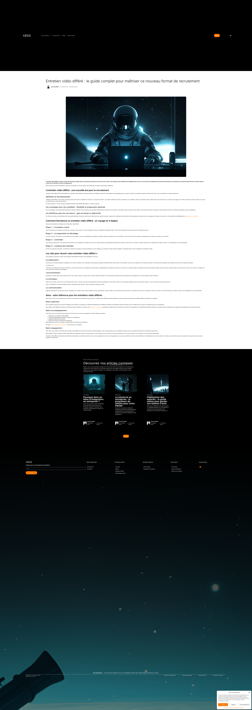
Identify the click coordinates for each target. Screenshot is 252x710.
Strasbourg (150, 672)
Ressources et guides (176, 471)
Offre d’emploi (146, 466)
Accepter (223, 704)
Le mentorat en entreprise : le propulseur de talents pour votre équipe (125, 401)
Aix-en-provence (108, 672)
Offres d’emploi (71, 35)
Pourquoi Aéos (56, 35)
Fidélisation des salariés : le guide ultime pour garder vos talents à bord (157, 400)
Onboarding (86, 394)
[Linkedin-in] (230, 35)
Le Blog (63, 35)
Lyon (123, 672)
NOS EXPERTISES (92, 462)
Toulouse (156, 672)
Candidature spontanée (149, 469)
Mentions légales (202, 675)
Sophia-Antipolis (143, 672)
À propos (117, 466)
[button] (249, 692)
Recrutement (90, 466)
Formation (89, 469)
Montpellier (127, 672)
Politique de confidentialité (238, 707)
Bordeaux (115, 672)
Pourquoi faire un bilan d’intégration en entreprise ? (93, 399)
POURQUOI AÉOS (120, 462)
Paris (137, 672)
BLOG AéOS (174, 462)
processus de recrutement (191, 216)
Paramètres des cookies (228, 707)
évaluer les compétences (96, 307)
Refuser (233, 704)
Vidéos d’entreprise (176, 469)
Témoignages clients (120, 473)
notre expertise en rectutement (59, 324)
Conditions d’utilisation (187, 675)
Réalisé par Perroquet (30, 676)
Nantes (133, 672)
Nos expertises (45, 35)
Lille (120, 672)
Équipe (117, 469)
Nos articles (174, 466)
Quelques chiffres (119, 471)
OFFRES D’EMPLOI (148, 462)
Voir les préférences (244, 704)
